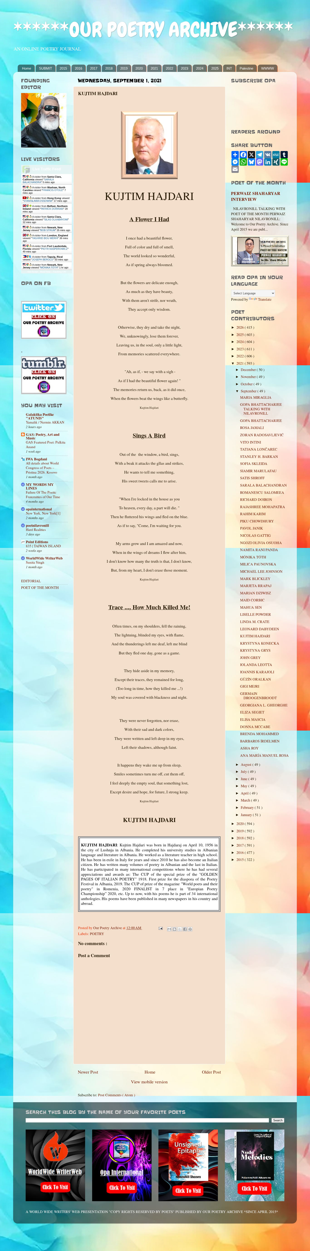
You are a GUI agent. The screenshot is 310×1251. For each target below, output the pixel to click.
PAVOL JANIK (251, 528)
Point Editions (37, 542)
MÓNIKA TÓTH (49, 267)
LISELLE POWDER (255, 614)
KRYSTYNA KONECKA (259, 643)
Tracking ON (59, 271)
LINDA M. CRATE (254, 621)
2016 (78, 68)
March (246, 800)
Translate (264, 299)
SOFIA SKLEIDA (253, 463)
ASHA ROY (249, 748)
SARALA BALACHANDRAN (263, 485)
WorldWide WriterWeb (44, 558)
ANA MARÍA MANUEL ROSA (264, 755)
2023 (184, 68)
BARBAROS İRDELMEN (260, 741)
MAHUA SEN (251, 607)
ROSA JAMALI (252, 427)
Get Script (32, 271)
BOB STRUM (47, 230)
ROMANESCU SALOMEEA (262, 492)
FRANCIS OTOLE (53, 190)
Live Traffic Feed (46, 169)
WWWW (267, 68)
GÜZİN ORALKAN (255, 679)
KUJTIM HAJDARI (255, 635)
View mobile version (149, 1082)
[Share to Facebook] (185, 929)
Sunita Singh (35, 562)
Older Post (211, 1072)
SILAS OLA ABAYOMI (56, 219)
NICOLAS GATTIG (255, 535)
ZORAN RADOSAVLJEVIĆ (262, 434)
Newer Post (88, 1072)
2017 (93, 68)
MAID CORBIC (252, 600)
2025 (215, 68)
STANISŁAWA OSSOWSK (38, 200)
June (244, 778)
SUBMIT (45, 68)
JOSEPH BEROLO (42, 259)
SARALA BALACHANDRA (38, 181)
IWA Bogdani (36, 459)
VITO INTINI (250, 442)
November (249, 376)
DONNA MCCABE (255, 726)
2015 (63, 68)
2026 (240, 327)
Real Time (45, 271)
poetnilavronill (37, 525)
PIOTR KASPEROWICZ (54, 248)
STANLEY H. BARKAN (259, 456)
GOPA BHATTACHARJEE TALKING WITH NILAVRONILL (261, 409)
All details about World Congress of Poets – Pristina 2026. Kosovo (42, 467)
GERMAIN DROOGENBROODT (258, 695)
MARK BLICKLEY (255, 578)
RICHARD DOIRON (256, 499)
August (246, 764)
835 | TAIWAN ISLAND (43, 546)
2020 (139, 68)
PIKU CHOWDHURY (257, 521)
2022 (169, 68)
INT (229, 68)
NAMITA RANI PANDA (259, 549)
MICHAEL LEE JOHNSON (261, 571)
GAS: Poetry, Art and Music (42, 436)
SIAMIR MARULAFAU (258, 470)
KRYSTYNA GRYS (255, 650)
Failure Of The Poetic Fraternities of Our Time (43, 494)
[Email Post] (160, 927)
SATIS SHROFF (252, 477)
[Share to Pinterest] (190, 929)
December (249, 369)
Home (26, 68)
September (249, 390)
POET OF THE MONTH (40, 587)
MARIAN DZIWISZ (255, 592)
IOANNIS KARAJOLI (257, 671)
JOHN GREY (250, 657)
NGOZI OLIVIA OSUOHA (261, 542)
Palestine (246, 68)
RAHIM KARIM (253, 513)
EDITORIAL (31, 580)
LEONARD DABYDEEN (259, 628)
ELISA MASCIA (253, 719)
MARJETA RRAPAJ (255, 585)
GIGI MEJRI (249, 686)
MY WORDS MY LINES (40, 486)
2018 (109, 68)
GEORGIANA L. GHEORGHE (264, 705)
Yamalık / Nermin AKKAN (45, 422)
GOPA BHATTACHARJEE (261, 420)
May (244, 785)
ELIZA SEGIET (252, 712)
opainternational (39, 509)
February (248, 807)
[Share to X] (179, 929)
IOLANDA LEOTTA (256, 664)
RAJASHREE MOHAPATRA (262, 506)
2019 (124, 68)
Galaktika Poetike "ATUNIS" (40, 416)
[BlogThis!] (174, 929)
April (245, 793)
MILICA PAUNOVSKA (258, 564)
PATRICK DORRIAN (52, 208)
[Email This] (169, 929)
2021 (154, 68)
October (247, 383)
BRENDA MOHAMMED (259, 733)
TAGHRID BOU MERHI (45, 238)
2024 (199, 68)
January (247, 814)
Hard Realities (36, 529)
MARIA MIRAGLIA (255, 397)
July (244, 771)
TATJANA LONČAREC (258, 449)
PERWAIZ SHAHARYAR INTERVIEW (255, 196)
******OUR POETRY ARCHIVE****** (153, 30)
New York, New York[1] (43, 513)
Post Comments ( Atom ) (116, 1094)
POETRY (97, 933)
